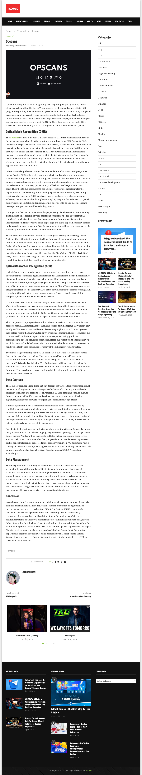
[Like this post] (52, 562)
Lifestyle (102, 152)
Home (10, 21)
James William (20, 46)
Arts (100, 55)
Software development (109, 182)
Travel (10, 29)
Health (90, 21)
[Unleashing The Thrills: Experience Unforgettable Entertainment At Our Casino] (59, 747)
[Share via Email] (65, 562)
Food (100, 110)
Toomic (88, 770)
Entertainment (22, 21)
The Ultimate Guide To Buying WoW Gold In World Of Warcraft (127, 309)
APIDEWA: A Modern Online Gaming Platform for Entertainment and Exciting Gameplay (106, 278)
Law (100, 146)
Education (103, 79)
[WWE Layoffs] (70, 618)
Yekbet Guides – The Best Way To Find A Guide (70, 710)
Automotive (104, 61)
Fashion (47, 21)
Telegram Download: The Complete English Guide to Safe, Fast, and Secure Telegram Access (35, 684)
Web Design (104, 206)
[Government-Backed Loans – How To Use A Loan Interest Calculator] (59, 728)
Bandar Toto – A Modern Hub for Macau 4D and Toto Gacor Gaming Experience (126, 278)
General (80, 21)
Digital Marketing (107, 73)
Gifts (100, 128)
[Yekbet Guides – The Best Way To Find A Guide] (71, 692)
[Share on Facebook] (55, 562)
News (99, 21)
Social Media (104, 176)
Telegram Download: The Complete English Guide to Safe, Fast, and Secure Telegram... (118, 244)
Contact (30, 29)
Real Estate (119, 21)
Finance (69, 21)
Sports (108, 21)
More (19, 29)
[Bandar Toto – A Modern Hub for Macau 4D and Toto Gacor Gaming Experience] (127, 264)
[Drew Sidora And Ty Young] (27, 618)
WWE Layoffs (70, 635)
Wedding (102, 212)
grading (11, 551)
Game (101, 116)
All (99, 43)
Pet (100, 164)
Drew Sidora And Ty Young (27, 635)
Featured (58, 21)
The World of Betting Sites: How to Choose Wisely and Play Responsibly (107, 310)
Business (36, 21)
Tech (130, 21)
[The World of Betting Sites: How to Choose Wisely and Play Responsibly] (107, 297)
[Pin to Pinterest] (61, 562)
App (100, 49)
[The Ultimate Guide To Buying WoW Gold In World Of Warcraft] (127, 297)
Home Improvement (108, 140)
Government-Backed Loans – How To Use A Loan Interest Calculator (78, 728)
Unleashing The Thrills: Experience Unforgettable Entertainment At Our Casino (79, 749)
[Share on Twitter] (58, 562)
